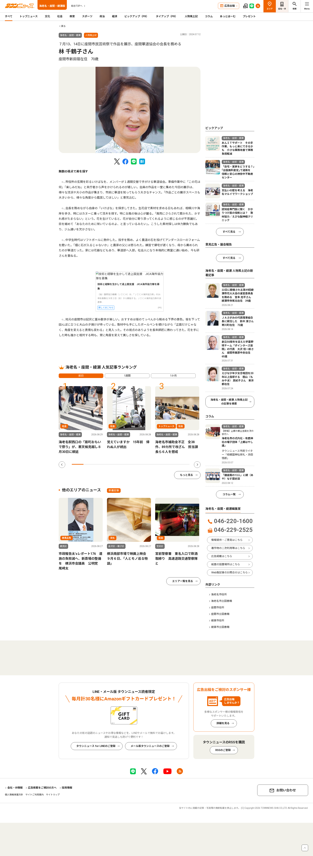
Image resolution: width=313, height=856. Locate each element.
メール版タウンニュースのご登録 (150, 746)
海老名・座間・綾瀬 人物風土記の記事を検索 (229, 401)
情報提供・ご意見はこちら (227, 539)
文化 (47, 16)
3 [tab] (101, 464)
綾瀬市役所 (217, 620)
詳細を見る (223, 723)
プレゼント (249, 16)
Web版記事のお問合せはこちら (229, 572)
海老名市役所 (219, 594)
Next (197, 464)
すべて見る (229, 231)
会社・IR (282, 9)
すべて (8, 16)
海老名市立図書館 (221, 601)
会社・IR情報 (15, 787)
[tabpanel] (130, 110)
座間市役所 (217, 607)
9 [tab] (172, 464)
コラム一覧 (229, 494)
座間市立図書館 (220, 614)
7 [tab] (148, 464)
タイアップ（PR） (167, 16)
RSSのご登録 (223, 750)
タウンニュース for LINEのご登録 (95, 746)
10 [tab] (184, 464)
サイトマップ (53, 794)
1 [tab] (77, 464)
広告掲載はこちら (221, 556)
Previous (62, 464)
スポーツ (87, 16)
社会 (59, 16)
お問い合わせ (286, 790)
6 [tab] (136, 464)
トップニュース (29, 16)
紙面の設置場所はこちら (225, 564)
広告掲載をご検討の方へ (42, 787)
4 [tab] (113, 464)
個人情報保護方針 (14, 794)
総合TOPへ (76, 6)
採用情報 (67, 787)
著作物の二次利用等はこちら (228, 548)
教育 (72, 16)
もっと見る (186, 475)
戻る (63, 26)
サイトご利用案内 (34, 794)
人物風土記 (191, 16)
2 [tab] (89, 464)
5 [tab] (125, 464)
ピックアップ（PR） (136, 16)
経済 (114, 16)
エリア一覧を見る (182, 581)
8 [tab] (160, 464)
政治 (102, 16)
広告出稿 (229, 5)
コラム (209, 16)
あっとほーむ (228, 16)
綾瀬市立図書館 (220, 627)
